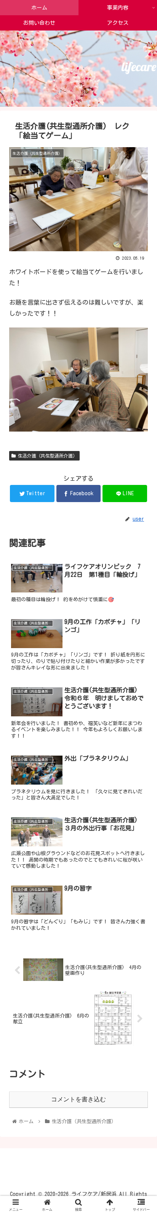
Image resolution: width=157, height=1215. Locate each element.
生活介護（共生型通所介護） (46, 455)
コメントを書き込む (78, 1099)
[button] (141, 833)
